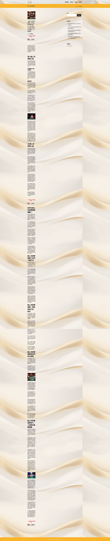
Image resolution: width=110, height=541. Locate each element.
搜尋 (67, 13)
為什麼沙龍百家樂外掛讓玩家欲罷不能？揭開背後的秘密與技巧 (74, 28)
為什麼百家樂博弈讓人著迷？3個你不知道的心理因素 (74, 24)
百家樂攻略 (31, 33)
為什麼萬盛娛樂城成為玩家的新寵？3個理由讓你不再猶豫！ (74, 34)
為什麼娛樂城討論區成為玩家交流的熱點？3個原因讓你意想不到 (74, 31)
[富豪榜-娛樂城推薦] (30, 2)
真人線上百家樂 (33, 45)
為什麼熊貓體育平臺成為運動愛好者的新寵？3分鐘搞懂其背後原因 (74, 37)
